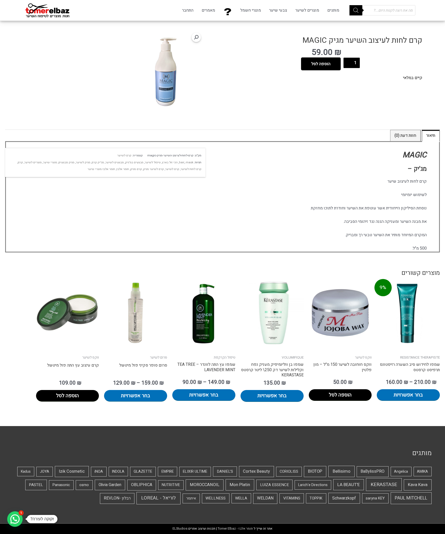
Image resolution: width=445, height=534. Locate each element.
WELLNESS (216, 498)
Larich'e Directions (313, 485)
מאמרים (208, 10)
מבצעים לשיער (114, 162)
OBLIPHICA (141, 485)
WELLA (241, 498)
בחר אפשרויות (408, 395)
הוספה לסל (320, 64)
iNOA (99, 471)
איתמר (191, 498)
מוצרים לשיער (307, 10)
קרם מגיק (136, 169)
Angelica (401, 471)
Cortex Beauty (256, 471)
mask (189, 162)
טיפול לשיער (153, 162)
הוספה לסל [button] (340, 395)
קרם (20, 162)
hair (181, 162)
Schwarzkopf (344, 498)
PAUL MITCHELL (411, 498)
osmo (84, 485)
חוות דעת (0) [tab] (405, 135)
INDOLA (118, 471)
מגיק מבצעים (66, 162)
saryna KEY (375, 498)
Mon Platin (240, 484)
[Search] (355, 10)
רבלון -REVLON (117, 498)
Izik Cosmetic (72, 471)
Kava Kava (417, 485)
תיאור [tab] (430, 135)
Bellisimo (341, 471)
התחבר (187, 10)
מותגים (333, 10)
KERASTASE (384, 484)
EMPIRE (167, 471)
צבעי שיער (278, 10)
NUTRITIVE (171, 485)
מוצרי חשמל (250, 10)
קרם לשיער (124, 155)
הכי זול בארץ (170, 162)
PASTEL (36, 485)
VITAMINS (291, 498)
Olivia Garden (110, 485)
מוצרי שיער (50, 162)
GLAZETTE (143, 471)
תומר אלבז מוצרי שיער (101, 169)
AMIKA (422, 471)
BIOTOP (315, 471)
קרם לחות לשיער (191, 169)
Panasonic (61, 485)
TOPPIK (316, 498)
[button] (196, 37)
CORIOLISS (289, 471)
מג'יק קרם (98, 162)
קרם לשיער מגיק (153, 169)
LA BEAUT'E (348, 484)
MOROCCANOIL (204, 485)
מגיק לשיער (83, 162)
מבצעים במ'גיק (134, 162)
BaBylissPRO (372, 471)
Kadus (26, 471)
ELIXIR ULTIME (195, 471)
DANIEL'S (225, 471)
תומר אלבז (122, 169)
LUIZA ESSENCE (274, 485)
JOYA (44, 471)
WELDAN (265, 498)
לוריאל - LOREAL (158, 498)
